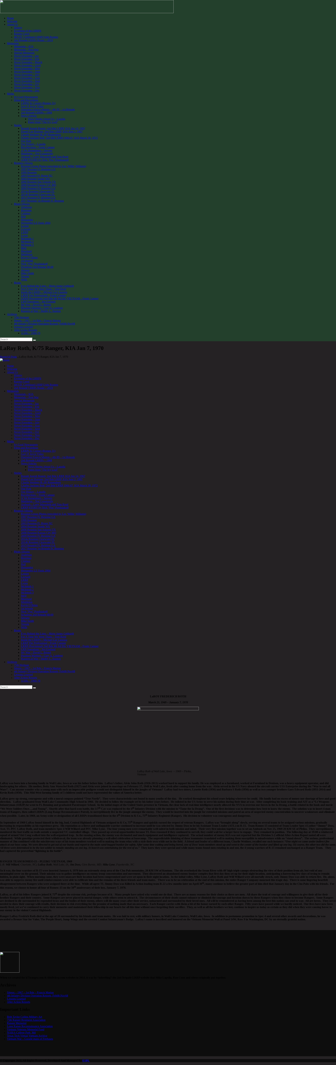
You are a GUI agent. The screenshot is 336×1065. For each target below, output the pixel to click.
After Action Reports (18, 1001)
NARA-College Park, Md (21, 1032)
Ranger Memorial (16, 1023)
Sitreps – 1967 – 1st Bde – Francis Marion (30, 992)
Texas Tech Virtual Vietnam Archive (27, 1035)
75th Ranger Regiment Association (26, 1019)
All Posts (12, 356)
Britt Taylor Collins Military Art (24, 1016)
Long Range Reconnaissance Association (30, 1026)
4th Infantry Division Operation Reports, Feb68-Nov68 (37, 995)
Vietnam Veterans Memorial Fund (25, 1029)
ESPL (86, 1060)
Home (3, 356)
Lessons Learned (16, 998)
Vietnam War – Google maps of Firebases (30, 1038)
